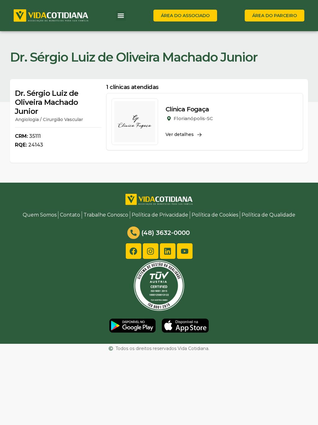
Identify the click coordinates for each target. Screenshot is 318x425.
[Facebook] (133, 251)
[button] (121, 16)
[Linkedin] (167, 251)
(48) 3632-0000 (165, 232)
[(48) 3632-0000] (133, 233)
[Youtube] (185, 251)
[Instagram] (150, 251)
